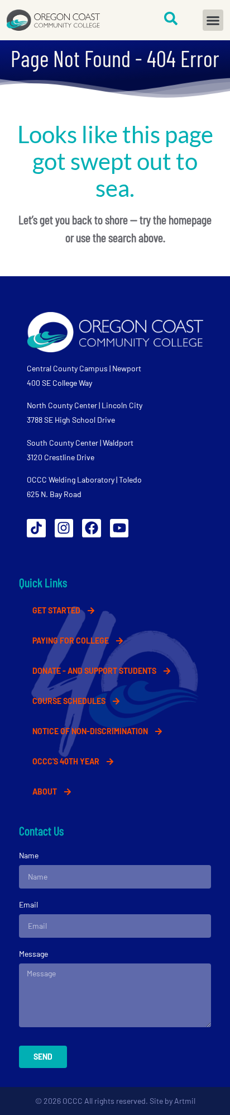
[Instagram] (64, 528)
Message (33, 953)
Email (28, 904)
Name (29, 855)
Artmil (184, 1100)
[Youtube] (119, 528)
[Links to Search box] (171, 18)
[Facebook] (91, 528)
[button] (213, 20)
